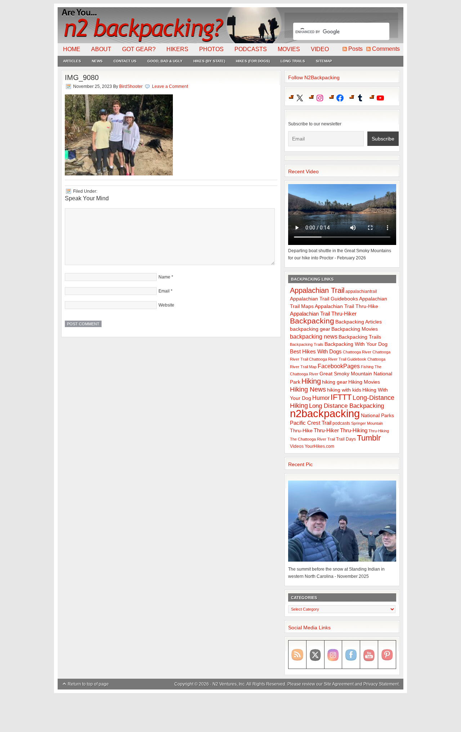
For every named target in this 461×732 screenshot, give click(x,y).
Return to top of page (88, 684)
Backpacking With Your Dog (356, 344)
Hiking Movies (364, 382)
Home (71, 49)
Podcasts (250, 49)
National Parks (377, 415)
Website (166, 305)
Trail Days (346, 439)
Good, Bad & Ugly (165, 61)
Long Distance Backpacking (346, 405)
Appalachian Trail (317, 290)
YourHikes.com (319, 446)
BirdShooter (131, 86)
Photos (211, 49)
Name (164, 277)
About (101, 49)
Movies (289, 49)
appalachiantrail (361, 291)
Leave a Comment (170, 86)
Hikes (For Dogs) (253, 61)
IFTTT (341, 397)
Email (164, 291)
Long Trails (293, 61)
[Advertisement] (230, 713)
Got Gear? (139, 49)
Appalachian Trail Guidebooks (324, 299)
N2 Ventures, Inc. (229, 684)
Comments (386, 49)
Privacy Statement (381, 684)
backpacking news (313, 336)
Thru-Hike (301, 430)
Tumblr (369, 437)
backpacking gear (310, 329)
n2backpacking (325, 413)
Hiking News (308, 389)
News (97, 61)
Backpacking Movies (354, 329)
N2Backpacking (170, 25)
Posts (355, 49)
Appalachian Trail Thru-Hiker (323, 314)
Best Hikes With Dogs (316, 351)
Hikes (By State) (209, 61)
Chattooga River (357, 352)
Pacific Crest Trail (310, 423)
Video (320, 49)
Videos (297, 446)
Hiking (311, 381)
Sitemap (324, 61)
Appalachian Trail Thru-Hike (346, 306)
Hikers (177, 49)
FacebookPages (339, 366)
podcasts (341, 423)
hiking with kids (344, 390)
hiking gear (334, 382)
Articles (72, 61)
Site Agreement (339, 684)
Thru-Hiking (353, 430)
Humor (321, 398)
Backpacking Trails (360, 337)
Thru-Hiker (326, 430)
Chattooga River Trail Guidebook (337, 359)
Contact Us (124, 61)
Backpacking (312, 321)
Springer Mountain (367, 423)
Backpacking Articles (358, 322)
